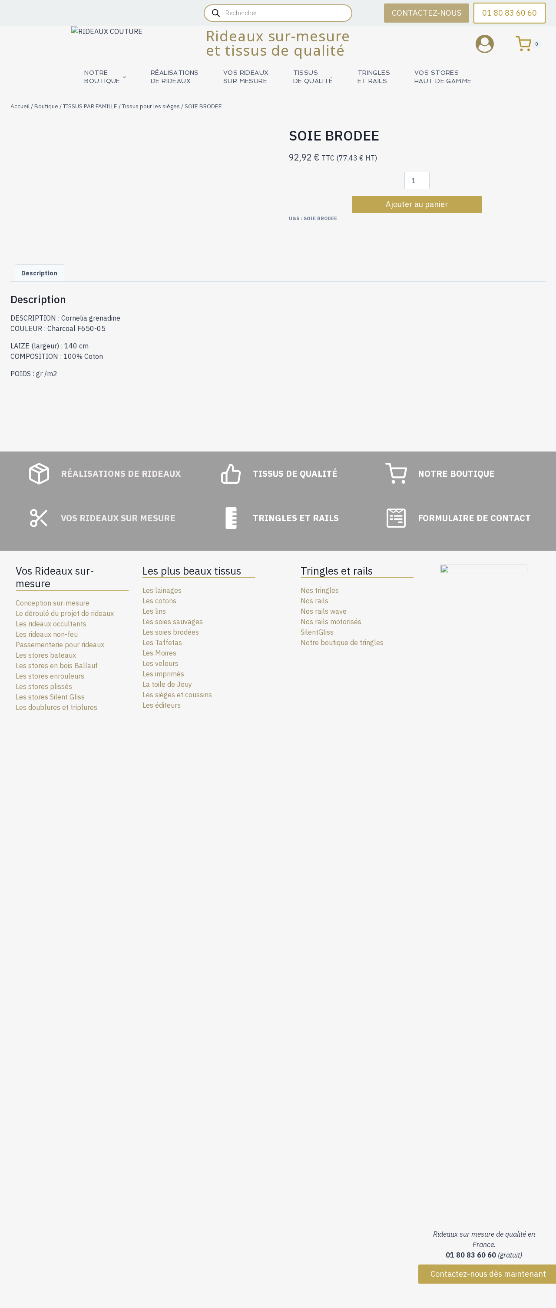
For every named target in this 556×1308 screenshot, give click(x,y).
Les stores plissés (44, 686)
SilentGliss (317, 632)
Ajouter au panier (417, 204)
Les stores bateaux (46, 655)
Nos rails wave (324, 611)
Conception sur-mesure (52, 603)
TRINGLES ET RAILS (373, 76)
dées (191, 632)
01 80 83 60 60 (509, 13)
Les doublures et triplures (56, 707)
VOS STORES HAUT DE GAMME (442, 76)
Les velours (160, 663)
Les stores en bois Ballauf (57, 665)
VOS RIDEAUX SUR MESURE (246, 76)
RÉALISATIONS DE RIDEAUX (175, 76)
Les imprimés (163, 673)
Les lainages (162, 590)
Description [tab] (39, 273)
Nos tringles (320, 590)
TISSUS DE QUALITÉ (313, 76)
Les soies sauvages (172, 621)
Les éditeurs (161, 705)
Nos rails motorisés (331, 621)
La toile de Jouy (167, 684)
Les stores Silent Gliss (50, 696)
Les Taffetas (162, 642)
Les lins (154, 611)
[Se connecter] (491, 43)
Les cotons (159, 600)
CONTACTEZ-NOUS (426, 13)
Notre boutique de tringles (342, 642)
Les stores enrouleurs (50, 676)
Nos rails (314, 600)
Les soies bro (163, 632)
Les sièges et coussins (177, 694)
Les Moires (159, 653)
